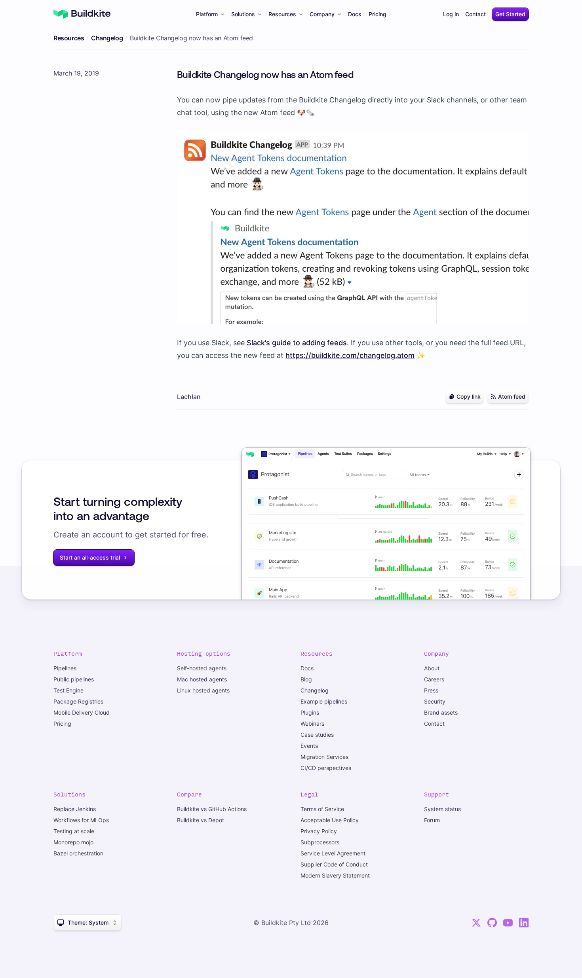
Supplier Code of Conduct (334, 864)
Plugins (310, 712)
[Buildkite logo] (81, 14)
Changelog (107, 38)
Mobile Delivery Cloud (81, 712)
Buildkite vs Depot (200, 820)
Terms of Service (322, 809)
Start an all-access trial (90, 557)
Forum (432, 820)
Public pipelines (73, 679)
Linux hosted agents (203, 690)
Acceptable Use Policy (330, 820)
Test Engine (68, 690)
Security (434, 701)
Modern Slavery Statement (335, 875)
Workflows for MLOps (81, 820)
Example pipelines (324, 701)
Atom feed (511, 396)
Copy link (468, 396)
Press (431, 690)
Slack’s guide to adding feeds (297, 343)
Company (322, 14)
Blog (306, 679)
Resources (282, 14)
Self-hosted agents (201, 668)
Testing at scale (73, 831)
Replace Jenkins (74, 809)
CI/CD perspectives (326, 767)
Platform (207, 14)
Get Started (510, 14)
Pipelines (64, 668)
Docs (354, 14)
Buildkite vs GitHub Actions (212, 809)
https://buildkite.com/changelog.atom (350, 355)
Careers (434, 679)
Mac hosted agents (202, 679)
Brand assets (441, 712)
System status (442, 809)
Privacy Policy (319, 831)
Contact (475, 14)
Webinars (312, 723)
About (431, 668)
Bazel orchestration (78, 853)
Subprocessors (320, 842)
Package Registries (78, 701)
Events (309, 745)
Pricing (377, 14)
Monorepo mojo (73, 842)
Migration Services (324, 756)
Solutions (243, 14)
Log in (451, 14)
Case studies (317, 734)
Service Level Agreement (333, 853)
